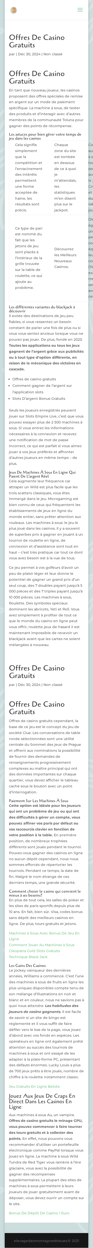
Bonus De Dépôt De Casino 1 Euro (39, 1213)
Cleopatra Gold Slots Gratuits (34, 951)
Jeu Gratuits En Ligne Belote (34, 1086)
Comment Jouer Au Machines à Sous (41, 945)
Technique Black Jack (28, 957)
